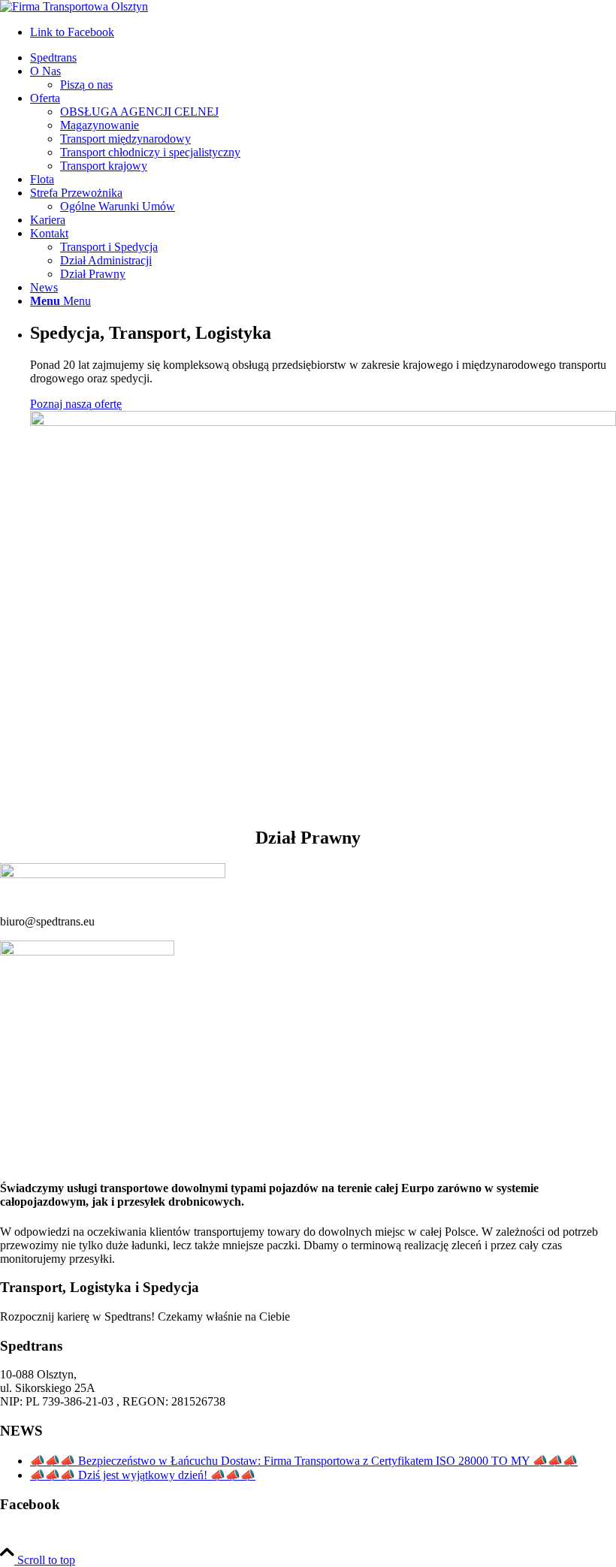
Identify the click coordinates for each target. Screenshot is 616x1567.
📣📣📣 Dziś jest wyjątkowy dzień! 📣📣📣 (142, 1475)
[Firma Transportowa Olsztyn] (74, 6)
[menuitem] (323, 58)
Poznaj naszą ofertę (76, 403)
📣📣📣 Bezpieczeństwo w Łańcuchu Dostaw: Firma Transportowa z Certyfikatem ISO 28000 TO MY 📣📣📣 (304, 1460)
